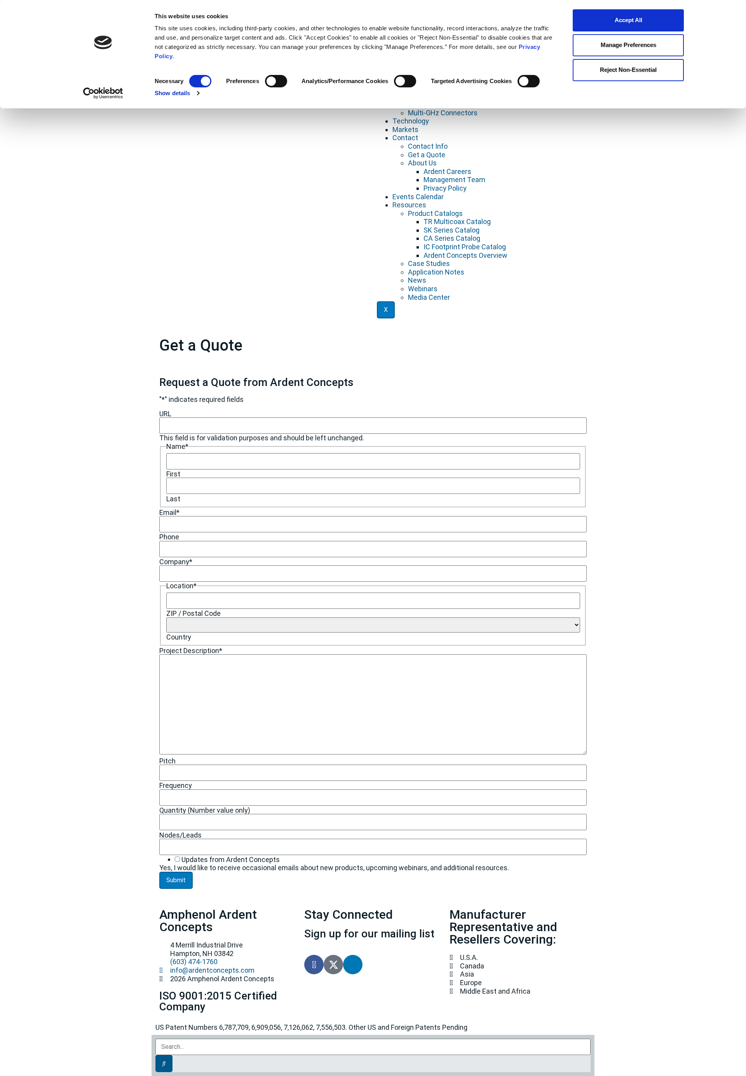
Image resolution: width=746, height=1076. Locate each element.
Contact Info (428, 146)
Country (178, 637)
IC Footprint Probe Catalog (465, 247)
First (173, 474)
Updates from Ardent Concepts (230, 859)
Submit (176, 880)
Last (173, 498)
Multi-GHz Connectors (443, 113)
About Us (422, 163)
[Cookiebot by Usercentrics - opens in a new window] (103, 93)
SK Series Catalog (451, 230)
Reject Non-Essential (628, 69)
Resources (409, 205)
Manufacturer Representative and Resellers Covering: (503, 927)
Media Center (429, 297)
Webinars (422, 289)
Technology (410, 121)
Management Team (454, 180)
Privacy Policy (445, 188)
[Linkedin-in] (353, 964)
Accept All (628, 20)
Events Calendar (418, 197)
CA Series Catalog (452, 238)
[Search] (164, 1063)
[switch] (276, 81)
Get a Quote (426, 155)
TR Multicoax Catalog (457, 221)
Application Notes (436, 272)
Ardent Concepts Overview (465, 255)
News (417, 280)
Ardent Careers (447, 171)
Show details (172, 93)
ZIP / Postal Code (193, 613)
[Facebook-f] (314, 964)
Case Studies (429, 263)
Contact (405, 138)
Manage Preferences (628, 45)
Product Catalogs (435, 213)
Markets (405, 129)
